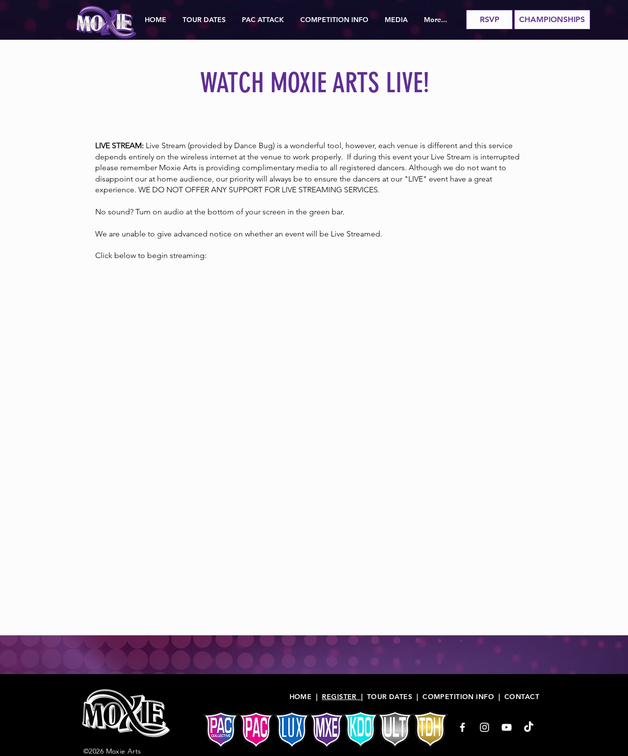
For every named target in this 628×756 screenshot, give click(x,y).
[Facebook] (462, 727)
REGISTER (341, 696)
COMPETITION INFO (458, 696)
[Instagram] (484, 727)
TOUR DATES (389, 696)
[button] (204, 19)
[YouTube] (506, 727)
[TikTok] (529, 727)
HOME (300, 696)
